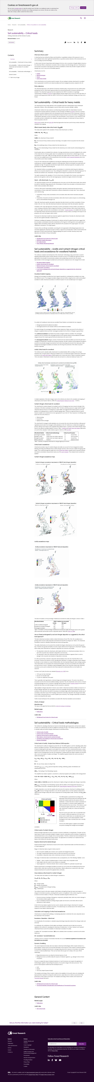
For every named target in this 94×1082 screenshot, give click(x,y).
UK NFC (69, 430)
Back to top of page (15, 77)
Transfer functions (69, 210)
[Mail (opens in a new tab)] (85, 42)
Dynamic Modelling (41, 740)
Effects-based (37, 122)
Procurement (27, 1055)
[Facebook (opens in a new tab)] (81, 42)
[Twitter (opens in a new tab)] (78, 42)
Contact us (10, 1052)
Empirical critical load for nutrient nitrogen (47, 735)
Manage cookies (74, 7)
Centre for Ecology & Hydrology (63, 706)
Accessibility (26, 1064)
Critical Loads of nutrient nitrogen (45, 733)
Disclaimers (26, 1047)
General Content (12, 74)
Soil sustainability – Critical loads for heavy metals (20, 62)
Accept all (83, 7)
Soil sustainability (21, 24)
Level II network (64, 452)
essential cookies (18, 8)
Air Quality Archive (41, 241)
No (81, 1023)
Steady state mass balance (74, 428)
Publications (40, 711)
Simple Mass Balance (47, 355)
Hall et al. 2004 (71, 631)
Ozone (38, 77)
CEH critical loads (41, 1008)
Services (9, 1047)
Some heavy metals (41, 78)
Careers (9, 1050)
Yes (74, 1023)
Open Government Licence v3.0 (33, 1072)
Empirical (64, 428)
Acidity (38, 73)
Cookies (25, 1066)
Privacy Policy (27, 1062)
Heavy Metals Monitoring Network (45, 243)
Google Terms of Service (46, 1074)
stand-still (51, 122)
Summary (12, 59)
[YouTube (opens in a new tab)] (60, 1060)
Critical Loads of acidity (42, 732)
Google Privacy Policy (33, 1074)
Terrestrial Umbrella (38, 978)
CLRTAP (49, 93)
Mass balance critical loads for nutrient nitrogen (48, 737)
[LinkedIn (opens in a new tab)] (74, 42)
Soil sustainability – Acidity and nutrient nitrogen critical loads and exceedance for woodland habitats (19, 67)
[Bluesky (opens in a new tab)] (56, 1060)
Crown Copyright (27, 1045)
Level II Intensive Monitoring (73, 157)
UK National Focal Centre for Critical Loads (47, 238)
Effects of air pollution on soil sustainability (36, 24)
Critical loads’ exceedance (43, 267)
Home (9, 24)
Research (14, 24)
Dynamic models (74, 683)
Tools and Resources (12, 1045)
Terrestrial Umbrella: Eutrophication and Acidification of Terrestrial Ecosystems (56, 985)
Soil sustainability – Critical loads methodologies (19, 71)
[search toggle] (81, 18)
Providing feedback (28, 1059)
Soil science (11, 42)
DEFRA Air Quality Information (44, 240)
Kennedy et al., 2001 (60, 671)
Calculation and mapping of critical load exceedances (50, 738)
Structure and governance (29, 1057)
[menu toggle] (84, 18)
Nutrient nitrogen (41, 75)
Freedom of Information (29, 1049)
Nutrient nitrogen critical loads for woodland (48, 265)
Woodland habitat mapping (43, 262)
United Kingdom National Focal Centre (65, 400)
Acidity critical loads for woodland (45, 264)
